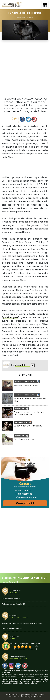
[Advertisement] (25, 69)
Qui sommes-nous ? (11, 599)
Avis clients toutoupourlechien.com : (25, 643)
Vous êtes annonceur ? (12, 628)
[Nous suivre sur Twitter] (18, 666)
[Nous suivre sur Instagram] (11, 666)
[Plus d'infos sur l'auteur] (33, 365)
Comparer (23, 503)
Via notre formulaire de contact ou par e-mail (22, 623)
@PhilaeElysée (10, 317)
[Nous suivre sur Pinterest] (25, 666)
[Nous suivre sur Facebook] (5, 666)
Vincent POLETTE (22, 365)
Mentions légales (27, 697)
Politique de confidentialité (13, 604)
